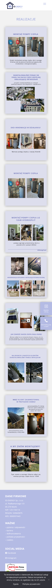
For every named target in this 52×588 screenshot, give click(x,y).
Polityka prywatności (31, 584)
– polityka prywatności (15, 536)
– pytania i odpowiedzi (15, 527)
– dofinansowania (13, 533)
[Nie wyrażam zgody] (48, 579)
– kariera (9, 530)
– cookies (9, 540)
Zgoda (15, 584)
